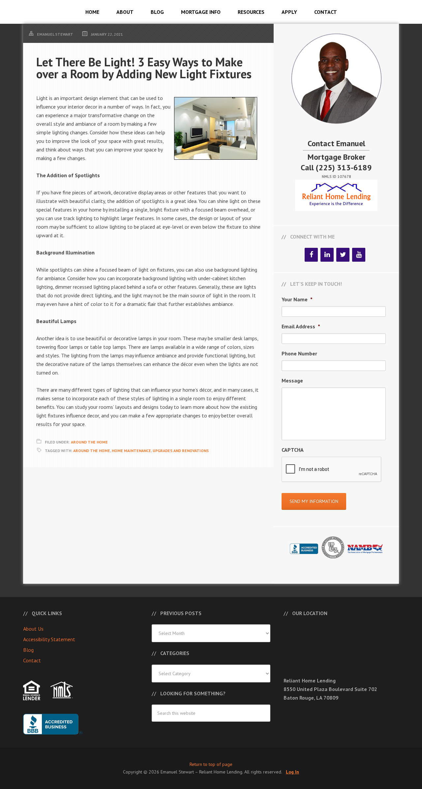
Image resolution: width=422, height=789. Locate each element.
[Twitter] (342, 255)
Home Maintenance (131, 450)
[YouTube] (358, 255)
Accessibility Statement (49, 639)
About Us (33, 628)
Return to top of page (211, 764)
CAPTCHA (293, 449)
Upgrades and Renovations (181, 450)
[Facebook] (311, 255)
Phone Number (299, 353)
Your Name (297, 299)
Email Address (301, 326)
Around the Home (91, 450)
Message (292, 380)
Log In (292, 772)
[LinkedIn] (327, 255)
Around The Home (89, 442)
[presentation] (332, 469)
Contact (32, 660)
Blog (28, 649)
